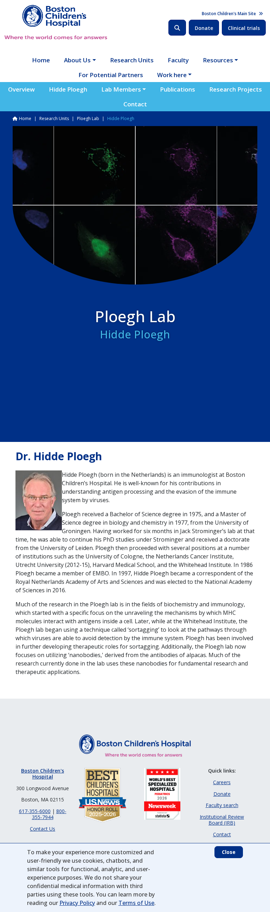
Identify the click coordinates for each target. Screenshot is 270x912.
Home (41, 60)
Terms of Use (136, 903)
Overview (21, 89)
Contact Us (42, 828)
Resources (218, 60)
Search (177, 28)
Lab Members (121, 89)
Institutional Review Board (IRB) (222, 819)
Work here (172, 75)
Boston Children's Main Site (229, 14)
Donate (204, 28)
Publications (177, 89)
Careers (222, 782)
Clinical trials (244, 28)
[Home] (56, 22)
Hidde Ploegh (68, 89)
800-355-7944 (49, 814)
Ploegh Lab (88, 118)
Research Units (132, 60)
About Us (77, 60)
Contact (135, 104)
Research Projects (235, 89)
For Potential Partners (110, 75)
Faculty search (222, 805)
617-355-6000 (35, 811)
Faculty (178, 60)
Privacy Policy (77, 903)
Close (229, 852)
